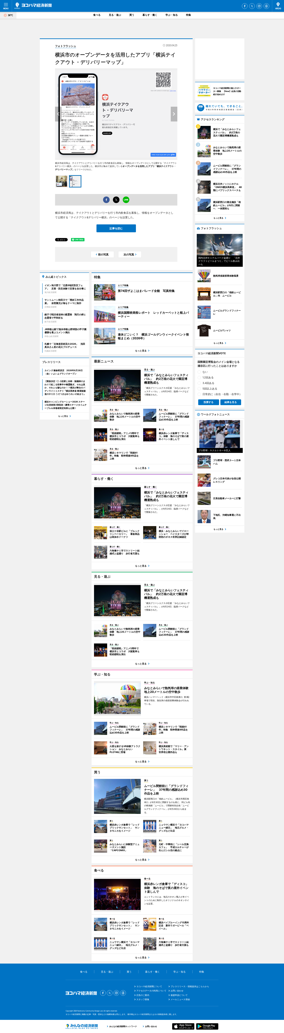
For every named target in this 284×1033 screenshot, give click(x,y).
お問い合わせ (177, 990)
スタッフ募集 (142, 999)
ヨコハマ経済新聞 (33, 5)
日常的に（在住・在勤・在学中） (222, 394)
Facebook (245, 6)
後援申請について (179, 995)
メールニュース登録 (180, 999)
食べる (97, 14)
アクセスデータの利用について (151, 990)
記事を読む (116, 228)
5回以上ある (209, 388)
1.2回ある (208, 377)
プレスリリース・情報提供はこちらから (190, 986)
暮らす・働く (149, 14)
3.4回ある (208, 382)
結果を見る (231, 402)
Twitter (252, 6)
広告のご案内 (142, 995)
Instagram (259, 6)
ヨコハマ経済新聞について (149, 986)
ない (205, 371)
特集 (188, 14)
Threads (266, 6)
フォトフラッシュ (65, 46)
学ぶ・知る (172, 14)
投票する (208, 402)
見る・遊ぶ (115, 14)
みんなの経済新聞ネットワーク (82, 1026)
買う (131, 14)
